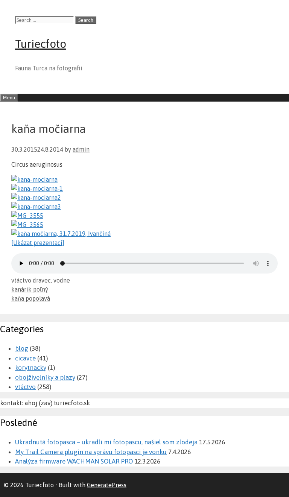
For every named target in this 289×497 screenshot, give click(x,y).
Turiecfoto (40, 43)
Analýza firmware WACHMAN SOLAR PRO (74, 461)
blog (21, 348)
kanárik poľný (29, 289)
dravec (42, 280)
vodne (61, 280)
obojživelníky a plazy (45, 377)
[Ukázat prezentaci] (37, 242)
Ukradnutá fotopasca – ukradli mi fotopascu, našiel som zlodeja (106, 442)
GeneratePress (106, 485)
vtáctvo (21, 280)
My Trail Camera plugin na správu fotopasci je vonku (91, 452)
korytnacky (30, 367)
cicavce (25, 358)
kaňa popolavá (30, 298)
